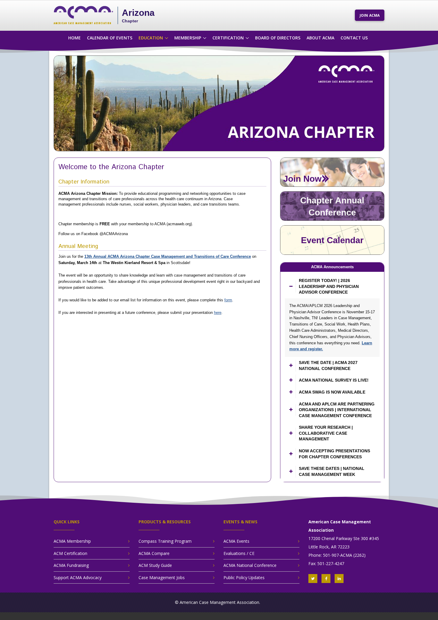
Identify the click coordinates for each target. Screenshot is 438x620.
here (217, 312)
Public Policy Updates (244, 577)
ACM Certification (70, 553)
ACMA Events (236, 541)
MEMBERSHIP (187, 38)
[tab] (332, 286)
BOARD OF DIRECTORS (277, 38)
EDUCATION (151, 38)
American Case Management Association (219, 602)
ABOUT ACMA (320, 38)
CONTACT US (354, 38)
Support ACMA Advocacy (78, 577)
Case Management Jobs (162, 577)
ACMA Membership (72, 541)
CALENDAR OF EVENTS (109, 38)
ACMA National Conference (250, 565)
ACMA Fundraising (71, 565)
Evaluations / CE (238, 553)
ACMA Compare (154, 553)
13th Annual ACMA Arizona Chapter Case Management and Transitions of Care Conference (167, 256)
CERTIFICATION (228, 38)
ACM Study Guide (155, 565)
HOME (74, 38)
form (228, 300)
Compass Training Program (165, 541)
